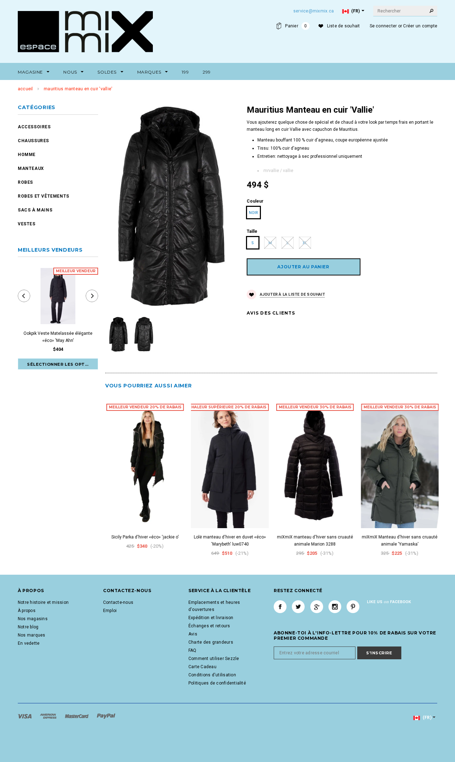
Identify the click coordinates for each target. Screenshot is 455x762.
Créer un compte (420, 25)
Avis (192, 634)
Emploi (110, 610)
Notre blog (28, 626)
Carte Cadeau (202, 666)
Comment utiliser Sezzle (213, 658)
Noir (253, 212)
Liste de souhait (343, 25)
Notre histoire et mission (43, 602)
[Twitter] (298, 606)
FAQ (192, 650)
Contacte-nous (118, 602)
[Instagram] (334, 606)
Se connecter (383, 25)
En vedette (28, 643)
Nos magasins (33, 618)
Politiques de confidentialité (217, 683)
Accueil (25, 88)
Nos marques (32, 635)
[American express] (49, 715)
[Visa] (25, 715)
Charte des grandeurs (210, 642)
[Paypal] (106, 715)
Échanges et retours (209, 625)
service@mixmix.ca (313, 11)
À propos (27, 610)
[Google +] (316, 606)
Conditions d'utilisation (212, 674)
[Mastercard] (77, 715)
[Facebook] (280, 606)
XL (305, 243)
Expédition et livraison (211, 617)
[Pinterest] (353, 606)
